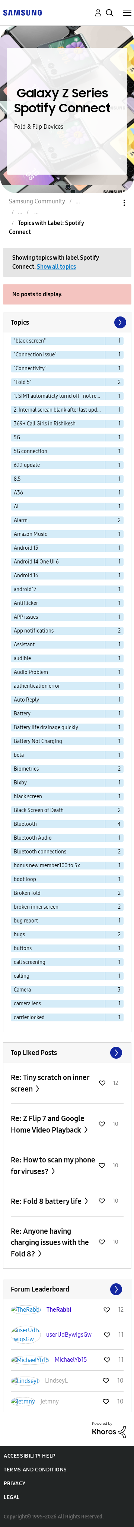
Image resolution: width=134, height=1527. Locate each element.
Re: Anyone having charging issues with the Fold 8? (50, 1242)
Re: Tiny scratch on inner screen (50, 1083)
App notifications (34, 631)
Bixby (20, 783)
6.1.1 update (27, 465)
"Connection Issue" (35, 355)
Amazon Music (30, 534)
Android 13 (26, 548)
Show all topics (56, 266)
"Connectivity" (30, 368)
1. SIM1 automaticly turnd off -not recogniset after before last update (59, 396)
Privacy (14, 1483)
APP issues (26, 617)
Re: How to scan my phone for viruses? (53, 1165)
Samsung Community (37, 201)
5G (17, 437)
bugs (19, 934)
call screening (29, 962)
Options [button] (111, 203)
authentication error (37, 686)
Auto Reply (26, 700)
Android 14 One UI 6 (36, 562)
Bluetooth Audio (33, 838)
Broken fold (27, 893)
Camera (22, 990)
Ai (16, 506)
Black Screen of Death (39, 810)
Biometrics (26, 769)
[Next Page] (119, 322)
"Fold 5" (23, 382)
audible (22, 658)
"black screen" (30, 341)
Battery (22, 714)
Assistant (24, 644)
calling (21, 976)
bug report (26, 921)
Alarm (21, 520)
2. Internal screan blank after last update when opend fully (59, 410)
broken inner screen (36, 907)
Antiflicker (26, 603)
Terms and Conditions (35, 1470)
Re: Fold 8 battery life (47, 1201)
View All (67, 1053)
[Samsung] (22, 12)
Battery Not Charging (38, 741)
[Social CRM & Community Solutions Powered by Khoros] (109, 1429)
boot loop (25, 879)
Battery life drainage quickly (46, 727)
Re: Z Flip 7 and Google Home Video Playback (47, 1124)
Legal (12, 1497)
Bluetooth (25, 824)
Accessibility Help (29, 1456)
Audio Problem (31, 672)
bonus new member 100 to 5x (47, 865)
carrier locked (29, 1017)
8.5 (17, 479)
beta (19, 755)
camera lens (27, 1003)
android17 (25, 589)
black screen (28, 796)
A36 (18, 493)
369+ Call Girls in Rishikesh (45, 424)
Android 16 (26, 575)
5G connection (30, 451)
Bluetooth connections (40, 852)
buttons (23, 948)
